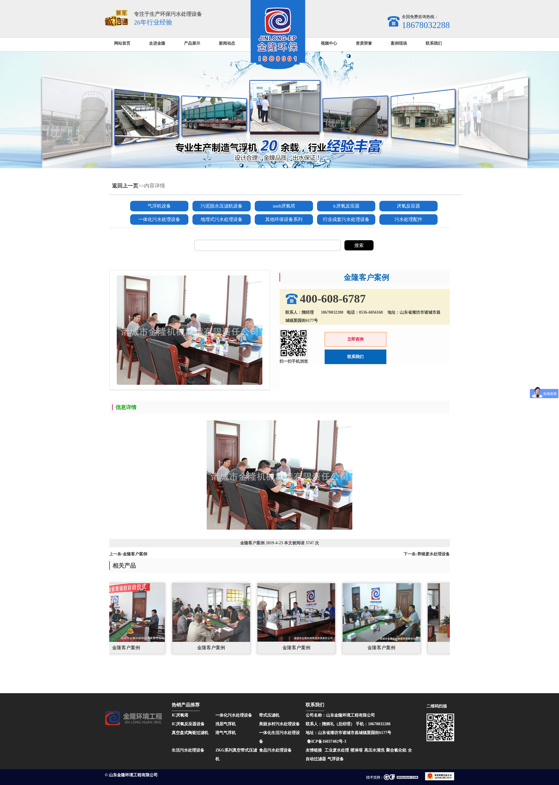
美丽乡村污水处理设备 (279, 724)
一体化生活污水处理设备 (279, 737)
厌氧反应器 (408, 205)
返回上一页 (125, 186)
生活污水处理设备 (188, 750)
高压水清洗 (374, 750)
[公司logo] (277, 68)
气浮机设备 (159, 205)
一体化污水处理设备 (159, 219)
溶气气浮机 (225, 732)
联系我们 (355, 356)
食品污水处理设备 (275, 750)
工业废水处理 (337, 750)
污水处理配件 (408, 219)
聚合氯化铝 (396, 750)
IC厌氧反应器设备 (188, 724)
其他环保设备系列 (284, 219)
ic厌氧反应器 (346, 205)
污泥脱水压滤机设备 (222, 205)
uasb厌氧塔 (284, 205)
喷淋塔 (357, 750)
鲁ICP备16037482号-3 (326, 741)
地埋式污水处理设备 (222, 219)
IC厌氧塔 (180, 715)
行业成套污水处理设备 (346, 219)
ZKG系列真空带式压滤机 (236, 754)
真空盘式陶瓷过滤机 (190, 732)
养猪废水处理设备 (433, 554)
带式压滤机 (269, 715)
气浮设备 (336, 759)
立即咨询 (355, 339)
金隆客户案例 (135, 554)
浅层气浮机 (225, 724)
